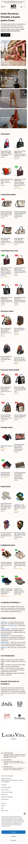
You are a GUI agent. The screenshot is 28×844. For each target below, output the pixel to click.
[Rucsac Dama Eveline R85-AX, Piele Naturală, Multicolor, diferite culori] (20, 349)
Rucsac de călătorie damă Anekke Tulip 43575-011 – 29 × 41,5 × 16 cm (20, 417)
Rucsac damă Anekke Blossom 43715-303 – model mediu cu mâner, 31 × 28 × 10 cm (6, 417)
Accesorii (3, 647)
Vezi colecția (5, 34)
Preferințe (13, 840)
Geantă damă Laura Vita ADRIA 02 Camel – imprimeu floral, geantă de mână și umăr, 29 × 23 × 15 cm (20, 270)
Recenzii (3, 805)
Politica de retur (5, 810)
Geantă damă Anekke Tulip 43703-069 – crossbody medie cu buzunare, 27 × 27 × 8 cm (6, 240)
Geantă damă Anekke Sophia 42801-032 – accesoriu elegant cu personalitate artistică (19, 240)
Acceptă (13, 832)
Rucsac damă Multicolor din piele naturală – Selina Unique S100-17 (6, 358)
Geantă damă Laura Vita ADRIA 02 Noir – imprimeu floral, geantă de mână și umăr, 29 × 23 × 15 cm (20, 300)
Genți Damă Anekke (8, 194)
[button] (24, 813)
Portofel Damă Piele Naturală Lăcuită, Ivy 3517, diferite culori (5, 474)
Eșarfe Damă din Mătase (7, 797)
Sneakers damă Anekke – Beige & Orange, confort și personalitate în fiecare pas (20, 564)
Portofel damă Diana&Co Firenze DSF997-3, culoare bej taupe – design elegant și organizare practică (20, 475)
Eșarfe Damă (6, 118)
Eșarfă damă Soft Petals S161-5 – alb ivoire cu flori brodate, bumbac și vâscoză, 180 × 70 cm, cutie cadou (6, 506)
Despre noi (3, 803)
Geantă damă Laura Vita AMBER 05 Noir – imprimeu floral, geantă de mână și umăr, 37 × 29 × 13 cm (6, 300)
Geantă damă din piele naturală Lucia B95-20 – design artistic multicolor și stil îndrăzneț (6, 153)
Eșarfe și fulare (5, 642)
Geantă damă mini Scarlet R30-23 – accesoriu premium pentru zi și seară (7, 181)
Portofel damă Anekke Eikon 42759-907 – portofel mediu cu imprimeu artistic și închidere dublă (19, 447)
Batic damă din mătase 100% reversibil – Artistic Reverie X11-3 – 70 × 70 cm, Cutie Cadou (20, 535)
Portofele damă (5, 635)
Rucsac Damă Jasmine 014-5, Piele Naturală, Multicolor (19, 330)
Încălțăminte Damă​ (8, 545)
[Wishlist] (11, 139)
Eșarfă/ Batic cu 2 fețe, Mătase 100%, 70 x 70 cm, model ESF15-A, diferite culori (20, 507)
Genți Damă (5, 98)
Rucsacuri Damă (7, 78)
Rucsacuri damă (5, 628)
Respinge (13, 836)
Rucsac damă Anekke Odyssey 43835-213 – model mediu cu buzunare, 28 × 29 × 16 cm (6, 331)
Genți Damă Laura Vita (9, 251)
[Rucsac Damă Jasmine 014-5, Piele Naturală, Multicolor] (20, 320)
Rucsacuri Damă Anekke (10, 370)
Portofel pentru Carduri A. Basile (7, 446)
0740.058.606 (10, 776)
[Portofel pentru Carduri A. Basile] (7, 437)
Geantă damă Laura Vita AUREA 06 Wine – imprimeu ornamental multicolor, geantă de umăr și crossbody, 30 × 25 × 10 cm (19, 183)
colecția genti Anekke (12, 625)
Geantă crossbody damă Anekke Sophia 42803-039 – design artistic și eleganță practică (20, 214)
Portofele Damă (6, 427)
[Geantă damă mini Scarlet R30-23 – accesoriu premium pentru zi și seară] (7, 171)
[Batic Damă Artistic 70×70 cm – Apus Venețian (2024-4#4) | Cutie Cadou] (7, 525)
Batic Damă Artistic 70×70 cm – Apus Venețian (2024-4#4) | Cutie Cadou (7, 534)
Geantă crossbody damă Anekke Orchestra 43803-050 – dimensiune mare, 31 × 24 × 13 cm (6, 214)
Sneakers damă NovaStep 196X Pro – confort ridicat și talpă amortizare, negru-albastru (7, 591)
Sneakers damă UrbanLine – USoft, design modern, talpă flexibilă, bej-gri (19, 591)
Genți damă (4, 622)
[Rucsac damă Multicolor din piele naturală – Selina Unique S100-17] (7, 348)
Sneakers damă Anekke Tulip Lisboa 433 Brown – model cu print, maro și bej (6, 564)
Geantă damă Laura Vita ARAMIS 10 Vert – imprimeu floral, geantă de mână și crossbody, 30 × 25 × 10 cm (20, 154)
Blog (2, 808)
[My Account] (21, 7)
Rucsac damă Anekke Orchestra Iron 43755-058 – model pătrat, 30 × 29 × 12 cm (20, 389)
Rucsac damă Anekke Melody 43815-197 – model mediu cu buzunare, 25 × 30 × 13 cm (6, 389)
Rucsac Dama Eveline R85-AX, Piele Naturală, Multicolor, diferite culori (20, 359)
